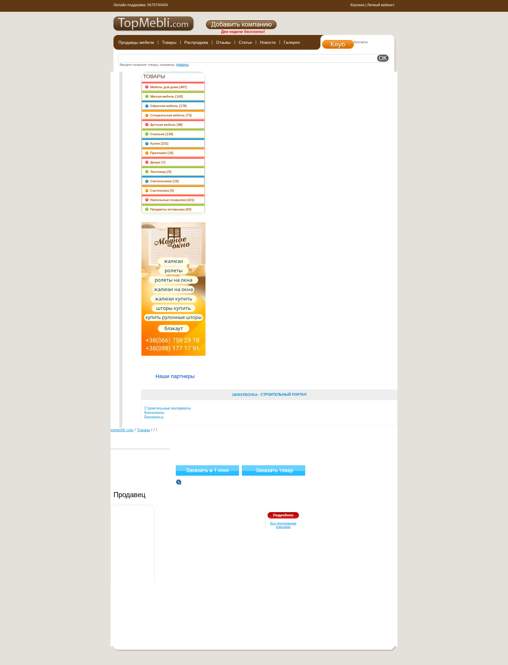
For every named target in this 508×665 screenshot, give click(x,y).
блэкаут (173, 328)
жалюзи (173, 261)
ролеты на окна (173, 279)
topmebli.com (122, 430)
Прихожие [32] (160, 153)
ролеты (174, 270)
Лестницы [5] (159, 171)
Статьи (245, 42)
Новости (268, 42)
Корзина (357, 5)
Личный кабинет (381, 5)
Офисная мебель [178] (167, 106)
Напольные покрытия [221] (171, 200)
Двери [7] (157, 162)
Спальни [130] (160, 134)
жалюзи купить (173, 298)
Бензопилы (154, 412)
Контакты (361, 42)
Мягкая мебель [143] (165, 96)
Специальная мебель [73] (170, 115)
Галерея (292, 42)
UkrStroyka (245, 395)
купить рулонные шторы (174, 317)
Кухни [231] (158, 143)
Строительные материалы (167, 408)
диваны (182, 65)
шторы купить (173, 308)
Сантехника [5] (161, 190)
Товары (169, 42)
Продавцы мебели (136, 42)
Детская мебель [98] (165, 124)
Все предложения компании (283, 525)
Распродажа (196, 42)
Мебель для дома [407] (167, 87)
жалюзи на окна (173, 289)
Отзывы (223, 42)
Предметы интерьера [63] (169, 209)
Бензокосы (153, 417)
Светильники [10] (163, 181)
